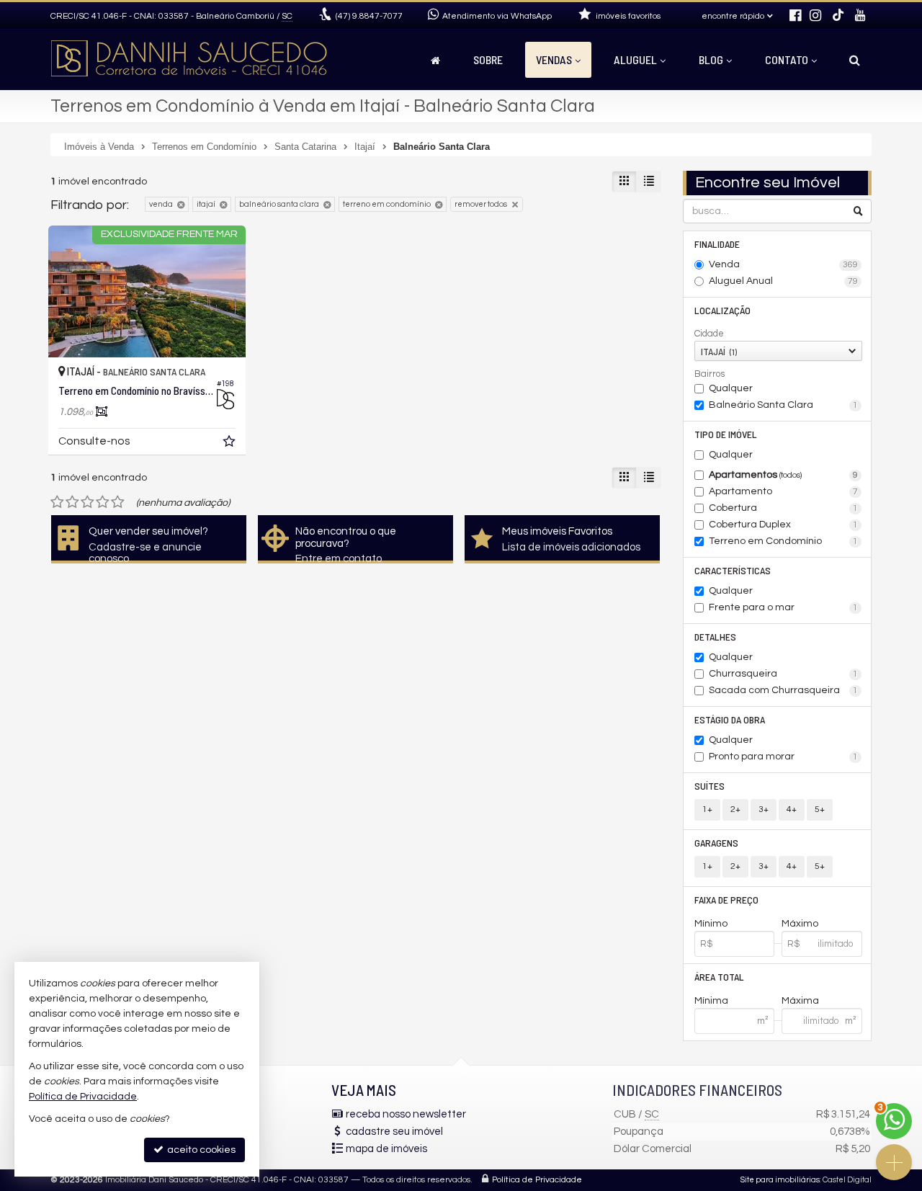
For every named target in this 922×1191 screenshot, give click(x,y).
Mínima (711, 1001)
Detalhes (715, 636)
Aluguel (635, 59)
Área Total (719, 977)
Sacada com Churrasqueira (784, 690)
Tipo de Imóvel (725, 434)
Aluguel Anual (784, 281)
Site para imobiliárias (780, 1180)
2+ (735, 809)
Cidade (709, 334)
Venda (784, 264)
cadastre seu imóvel (394, 1131)
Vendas (554, 59)
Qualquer (731, 388)
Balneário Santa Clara (784, 405)
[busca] (854, 60)
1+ (707, 809)
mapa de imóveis (386, 1148)
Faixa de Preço (726, 899)
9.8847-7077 (369, 16)
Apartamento (784, 491)
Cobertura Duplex (784, 524)
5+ (820, 809)
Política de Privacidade (537, 1180)
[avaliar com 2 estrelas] (72, 502)
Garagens (716, 843)
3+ (763, 809)
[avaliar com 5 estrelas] (118, 502)
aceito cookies (200, 1150)
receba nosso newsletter (406, 1114)
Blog (711, 59)
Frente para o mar (784, 607)
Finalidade (717, 244)
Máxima (800, 1001)
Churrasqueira (784, 674)
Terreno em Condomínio (784, 541)
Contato (786, 59)
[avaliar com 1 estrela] (57, 502)
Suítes (709, 786)
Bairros (709, 374)
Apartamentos (784, 475)
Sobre (488, 59)
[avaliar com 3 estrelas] (87, 502)
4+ (792, 809)
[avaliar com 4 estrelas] (102, 502)
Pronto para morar (784, 756)
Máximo (800, 924)
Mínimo (711, 924)
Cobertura (784, 508)
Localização (722, 310)
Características (732, 570)
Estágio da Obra (729, 719)
